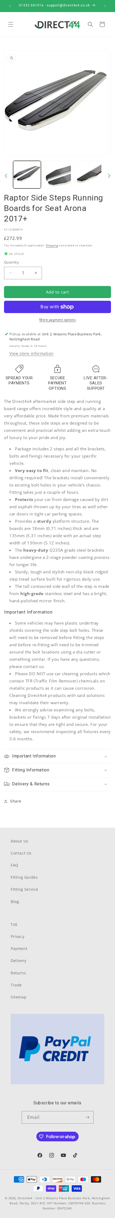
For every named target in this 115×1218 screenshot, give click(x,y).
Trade (16, 984)
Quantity (11, 262)
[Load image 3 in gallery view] (88, 175)
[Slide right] (109, 176)
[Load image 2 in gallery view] (57, 175)
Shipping (52, 245)
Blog (15, 901)
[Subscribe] (87, 1117)
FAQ (14, 865)
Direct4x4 (25, 1198)
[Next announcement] (105, 6)
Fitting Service (24, 889)
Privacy (17, 936)
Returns (18, 972)
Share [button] (15, 801)
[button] (11, 24)
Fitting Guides (24, 877)
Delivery (18, 960)
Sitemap (18, 997)
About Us (19, 841)
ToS (14, 924)
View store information (31, 353)
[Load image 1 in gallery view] (27, 175)
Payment (19, 948)
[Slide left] (6, 176)
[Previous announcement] (10, 6)
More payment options (57, 319)
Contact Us (21, 853)
